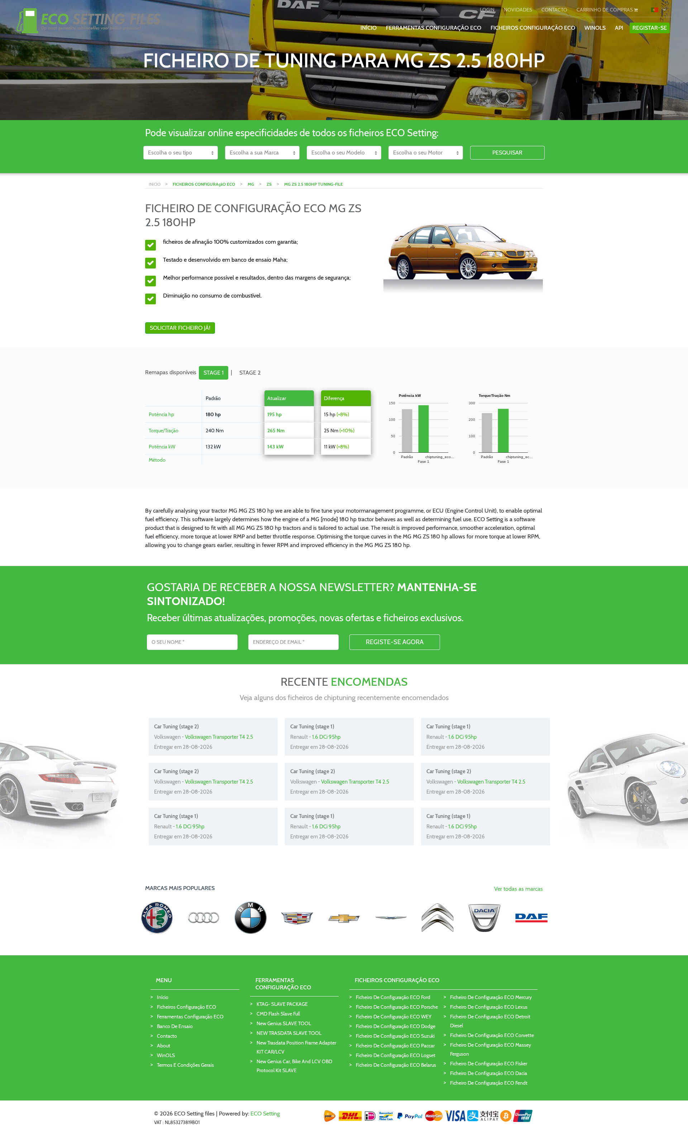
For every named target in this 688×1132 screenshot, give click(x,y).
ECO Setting (265, 1113)
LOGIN (487, 9)
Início (162, 997)
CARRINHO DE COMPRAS (605, 9)
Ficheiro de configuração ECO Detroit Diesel (490, 1021)
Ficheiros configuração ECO (186, 1007)
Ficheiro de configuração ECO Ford (393, 997)
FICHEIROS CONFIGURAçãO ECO (533, 27)
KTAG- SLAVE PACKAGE (282, 1004)
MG (251, 184)
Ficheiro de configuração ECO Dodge (395, 1026)
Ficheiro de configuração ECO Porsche (397, 1007)
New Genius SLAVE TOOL (284, 1023)
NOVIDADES (518, 9)
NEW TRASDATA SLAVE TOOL (289, 1033)
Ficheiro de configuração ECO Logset (395, 1055)
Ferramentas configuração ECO (190, 1016)
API (619, 27)
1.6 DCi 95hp (326, 737)
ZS (269, 184)
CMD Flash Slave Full (278, 1013)
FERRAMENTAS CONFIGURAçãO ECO (433, 27)
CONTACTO (554, 9)
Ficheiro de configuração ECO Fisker (488, 1063)
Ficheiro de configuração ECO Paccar (395, 1045)
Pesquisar (507, 152)
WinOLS (595, 27)
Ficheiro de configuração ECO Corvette (492, 1035)
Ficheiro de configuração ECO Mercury (491, 997)
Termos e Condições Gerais (185, 1065)
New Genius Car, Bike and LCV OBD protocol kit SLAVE (294, 1066)
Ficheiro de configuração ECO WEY (393, 1016)
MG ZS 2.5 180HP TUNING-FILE (313, 184)
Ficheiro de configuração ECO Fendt (488, 1083)
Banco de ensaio (175, 1026)
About (163, 1045)
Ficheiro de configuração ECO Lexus (488, 1007)
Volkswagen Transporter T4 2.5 (219, 737)
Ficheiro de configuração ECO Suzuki (395, 1036)
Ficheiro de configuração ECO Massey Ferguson (490, 1049)
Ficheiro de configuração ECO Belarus (396, 1065)
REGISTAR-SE (649, 27)
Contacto (167, 1036)
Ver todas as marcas (518, 888)
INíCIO (368, 27)
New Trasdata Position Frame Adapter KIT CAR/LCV (296, 1047)
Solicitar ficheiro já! (180, 327)
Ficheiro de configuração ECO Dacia (488, 1073)
